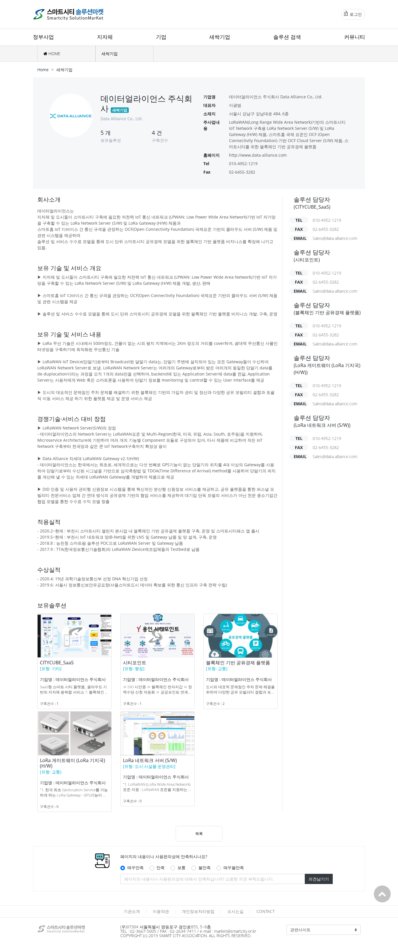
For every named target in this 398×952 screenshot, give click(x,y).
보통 (181, 867)
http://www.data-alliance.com (258, 155)
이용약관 (161, 911)
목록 (199, 833)
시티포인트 (134, 662)
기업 (161, 36)
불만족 (204, 867)
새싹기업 (219, 36)
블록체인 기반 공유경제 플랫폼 (238, 662)
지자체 (105, 36)
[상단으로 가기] (382, 893)
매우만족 (135, 867)
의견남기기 (319, 879)
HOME (53, 53)
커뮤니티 (354, 36)
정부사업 (43, 36)
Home (43, 69)
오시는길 (235, 911)
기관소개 (132, 911)
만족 (160, 867)
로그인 (355, 14)
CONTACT (265, 911)
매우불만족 (233, 867)
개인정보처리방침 (198, 911)
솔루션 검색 (287, 36)
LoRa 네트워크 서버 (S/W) (150, 760)
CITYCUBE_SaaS (57, 662)
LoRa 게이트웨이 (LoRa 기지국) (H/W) (72, 763)
